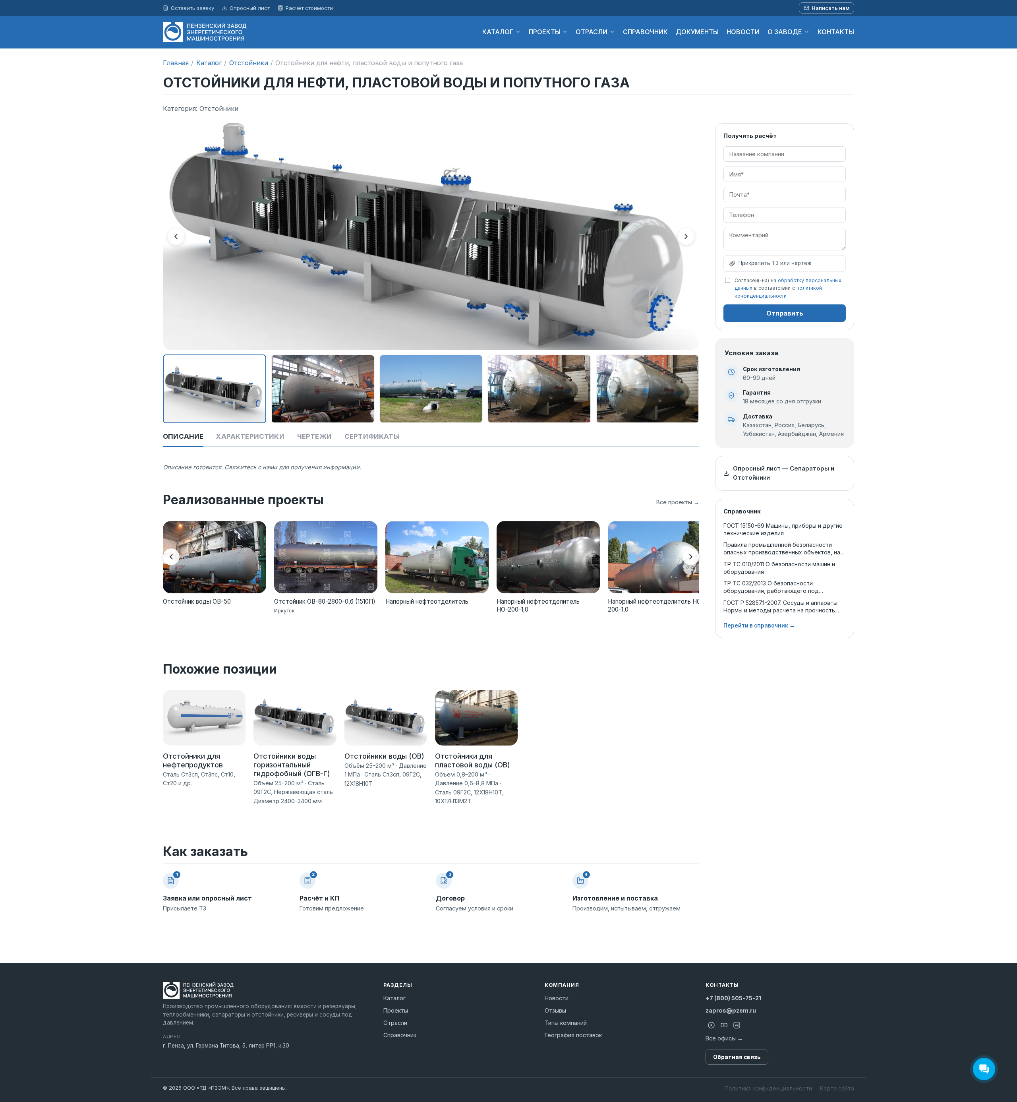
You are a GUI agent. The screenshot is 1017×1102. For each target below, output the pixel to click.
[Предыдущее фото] (176, 236)
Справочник (399, 1035)
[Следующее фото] (686, 236)
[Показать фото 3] (431, 389)
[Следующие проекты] (691, 556)
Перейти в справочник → (759, 625)
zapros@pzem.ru (731, 1010)
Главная (176, 63)
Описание (183, 436)
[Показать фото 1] (214, 389)
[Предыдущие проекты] (171, 556)
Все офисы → (724, 1038)
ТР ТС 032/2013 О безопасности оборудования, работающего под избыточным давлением (771, 587)
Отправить (784, 313)
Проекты (395, 1010)
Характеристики (250, 436)
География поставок (573, 1035)
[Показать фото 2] (322, 389)
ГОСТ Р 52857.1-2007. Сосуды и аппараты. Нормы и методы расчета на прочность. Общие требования (781, 606)
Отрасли (395, 1022)
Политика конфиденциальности (768, 1088)
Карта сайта (837, 1088)
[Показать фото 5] (647, 389)
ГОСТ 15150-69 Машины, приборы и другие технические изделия (783, 529)
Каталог (209, 63)
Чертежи (314, 436)
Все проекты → (677, 502)
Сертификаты (372, 436)
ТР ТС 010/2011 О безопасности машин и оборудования (779, 568)
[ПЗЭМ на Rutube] (711, 1025)
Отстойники (248, 63)
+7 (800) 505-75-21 (733, 998)
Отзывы (555, 1010)
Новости (556, 998)
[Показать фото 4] (539, 389)
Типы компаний (566, 1022)
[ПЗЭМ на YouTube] (724, 1025)
